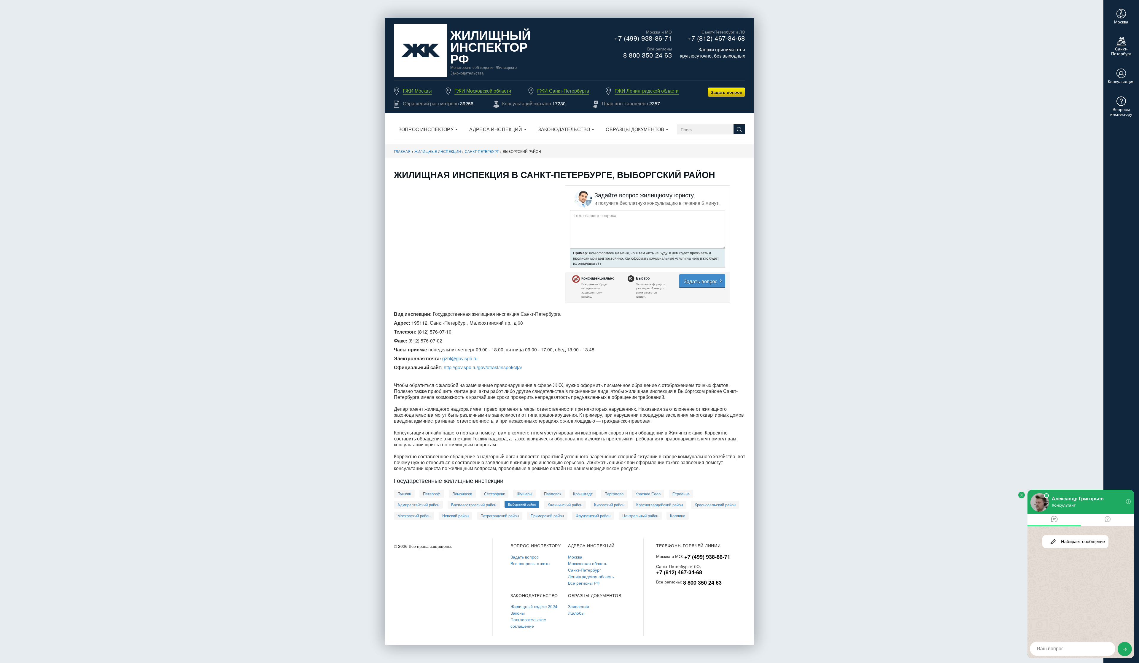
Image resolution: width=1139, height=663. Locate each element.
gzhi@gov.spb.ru (460, 358)
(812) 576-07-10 (434, 331)
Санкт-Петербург (482, 151)
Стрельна (681, 494)
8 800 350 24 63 (647, 54)
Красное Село (648, 494)
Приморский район (547, 515)
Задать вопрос (726, 92)
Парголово (614, 494)
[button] (428, 130)
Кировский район (609, 504)
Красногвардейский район (659, 504)
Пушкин (404, 494)
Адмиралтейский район (418, 504)
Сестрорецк (494, 494)
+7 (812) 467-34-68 (716, 37)
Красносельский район (715, 504)
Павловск (552, 494)
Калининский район (565, 504)
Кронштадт (583, 494)
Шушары (524, 494)
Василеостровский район (473, 504)
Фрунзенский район (593, 515)
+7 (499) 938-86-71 (643, 37)
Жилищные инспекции (437, 151)
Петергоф (431, 494)
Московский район (413, 515)
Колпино (677, 515)
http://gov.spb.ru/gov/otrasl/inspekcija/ (483, 367)
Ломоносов (462, 494)
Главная (402, 151)
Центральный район (640, 515)
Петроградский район (500, 515)
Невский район (455, 515)
